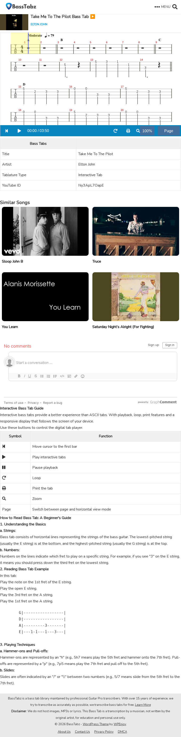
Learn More (143, 705)
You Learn (10, 326)
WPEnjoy (120, 724)
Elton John (39, 24)
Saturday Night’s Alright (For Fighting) (123, 326)
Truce (96, 261)
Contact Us (82, 732)
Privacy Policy (104, 732)
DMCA (122, 732)
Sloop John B (12, 261)
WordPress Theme (96, 724)
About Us (64, 732)
